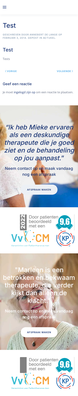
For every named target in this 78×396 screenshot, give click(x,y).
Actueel (49, 37)
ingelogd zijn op (24, 92)
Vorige (12, 71)
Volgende (64, 71)
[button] (4, 7)
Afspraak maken (39, 189)
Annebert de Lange (44, 34)
